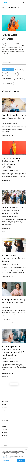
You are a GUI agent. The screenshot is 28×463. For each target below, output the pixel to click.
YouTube (5, 435)
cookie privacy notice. (7, 457)
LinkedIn (5, 432)
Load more (13, 384)
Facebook (5, 429)
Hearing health (10, 322)
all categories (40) (8, 69)
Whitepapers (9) (7, 78)
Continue (25, 449)
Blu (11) (5, 74)
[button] (25, 62)
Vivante (3, 183)
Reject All (20, 460)
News (3, 322)
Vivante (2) (20, 69)
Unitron (15, 123)
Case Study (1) (19, 78)
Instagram (5, 426)
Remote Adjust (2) (7, 83)
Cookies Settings (5, 460)
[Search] (23, 3)
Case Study (19, 322)
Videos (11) (14, 74)
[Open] (25, 2)
